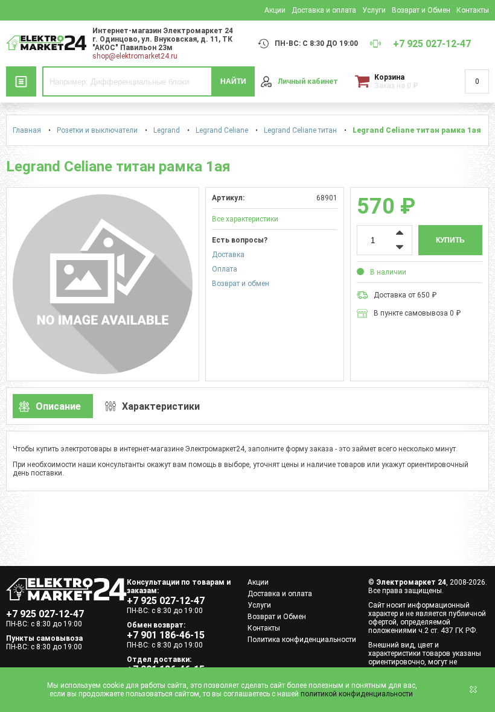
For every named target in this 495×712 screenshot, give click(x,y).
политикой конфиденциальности (357, 694)
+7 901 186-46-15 (166, 635)
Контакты (472, 10)
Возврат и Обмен (421, 10)
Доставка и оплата (324, 10)
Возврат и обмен (240, 283)
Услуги (374, 10)
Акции (275, 10)
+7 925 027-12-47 (45, 614)
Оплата (224, 269)
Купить (450, 240)
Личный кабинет (308, 81)
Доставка (228, 254)
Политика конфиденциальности (302, 639)
